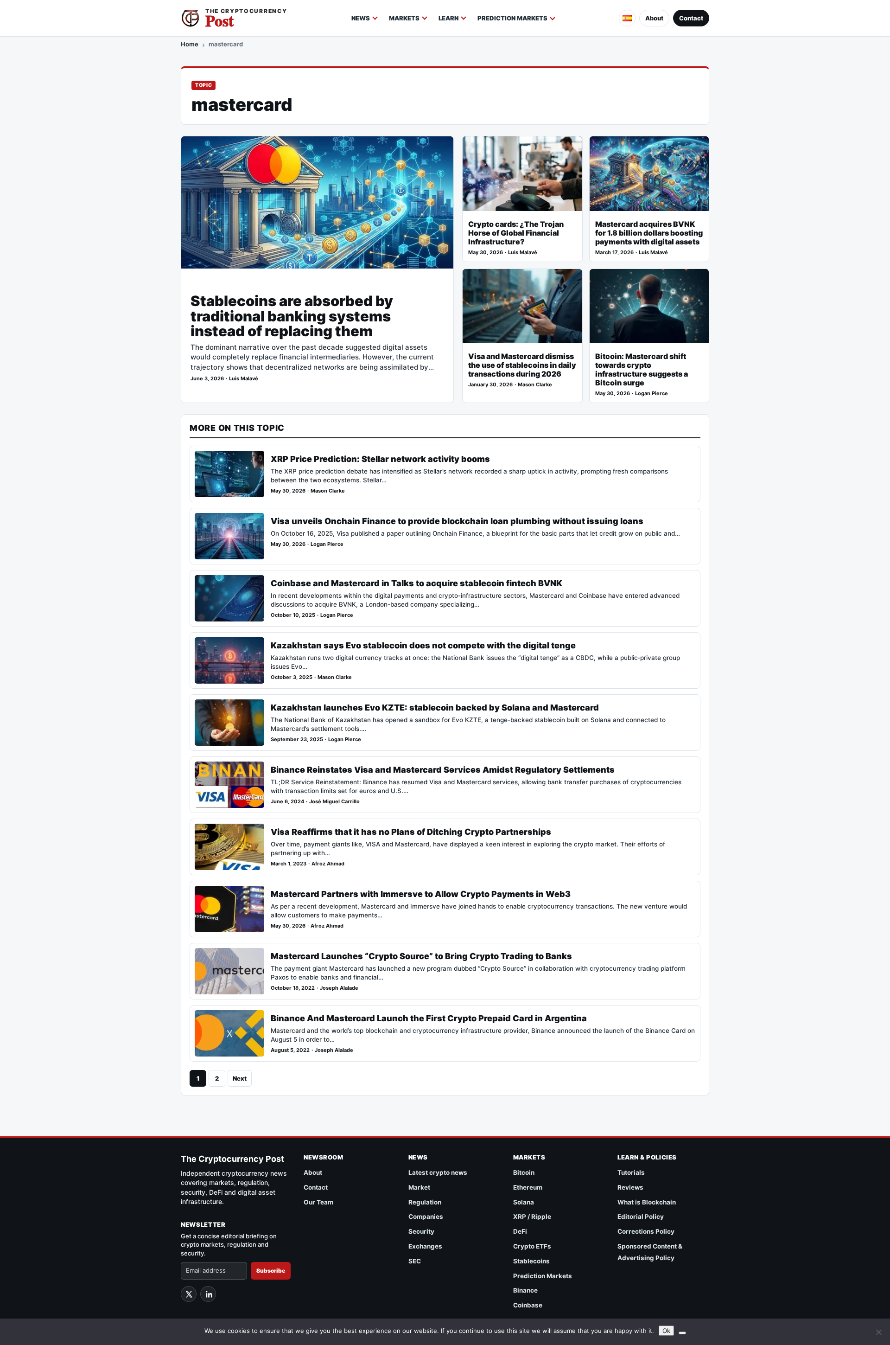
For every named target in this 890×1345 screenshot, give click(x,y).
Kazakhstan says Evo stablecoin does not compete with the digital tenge (423, 645)
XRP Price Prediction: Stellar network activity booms (380, 459)
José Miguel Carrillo (334, 802)
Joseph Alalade (339, 988)
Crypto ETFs (532, 1246)
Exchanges (425, 1246)
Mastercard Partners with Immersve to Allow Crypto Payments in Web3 (421, 894)
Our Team (318, 1202)
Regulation (424, 1202)
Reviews (630, 1187)
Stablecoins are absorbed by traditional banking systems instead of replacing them (292, 316)
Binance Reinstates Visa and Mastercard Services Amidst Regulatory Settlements (443, 770)
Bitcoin (523, 1172)
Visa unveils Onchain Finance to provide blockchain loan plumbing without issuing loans (457, 521)
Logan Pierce (651, 394)
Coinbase (527, 1305)
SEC (414, 1261)
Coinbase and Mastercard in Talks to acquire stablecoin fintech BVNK (416, 583)
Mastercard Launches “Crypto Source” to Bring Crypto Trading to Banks (421, 956)
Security (421, 1231)
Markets (404, 18)
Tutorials (631, 1172)
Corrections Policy (645, 1231)
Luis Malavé (243, 379)
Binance (525, 1290)
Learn (448, 18)
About (654, 18)
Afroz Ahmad (328, 864)
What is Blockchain (646, 1202)
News (360, 18)
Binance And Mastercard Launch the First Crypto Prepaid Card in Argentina (429, 1018)
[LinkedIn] (208, 1294)
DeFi (520, 1231)
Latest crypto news (437, 1172)
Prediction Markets (512, 18)
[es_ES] (627, 18)
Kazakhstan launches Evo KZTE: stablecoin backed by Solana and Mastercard (435, 707)
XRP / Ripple (532, 1216)
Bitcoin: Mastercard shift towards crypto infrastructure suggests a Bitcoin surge (641, 369)
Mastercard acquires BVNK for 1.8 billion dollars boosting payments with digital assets (649, 233)
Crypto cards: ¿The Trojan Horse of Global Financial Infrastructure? (516, 233)
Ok (666, 1330)
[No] (878, 1332)
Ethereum (527, 1187)
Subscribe (270, 1270)
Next (240, 1078)
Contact (691, 18)
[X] (189, 1294)
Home (189, 44)
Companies (425, 1216)
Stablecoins (531, 1261)
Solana (523, 1202)
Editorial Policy (640, 1216)
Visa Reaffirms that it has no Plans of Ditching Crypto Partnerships (411, 832)
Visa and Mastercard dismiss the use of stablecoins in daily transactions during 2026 (522, 365)
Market (419, 1187)
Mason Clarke (535, 385)
